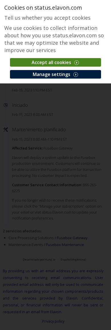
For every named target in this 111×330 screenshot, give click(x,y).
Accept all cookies (52, 62)
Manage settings (52, 74)
